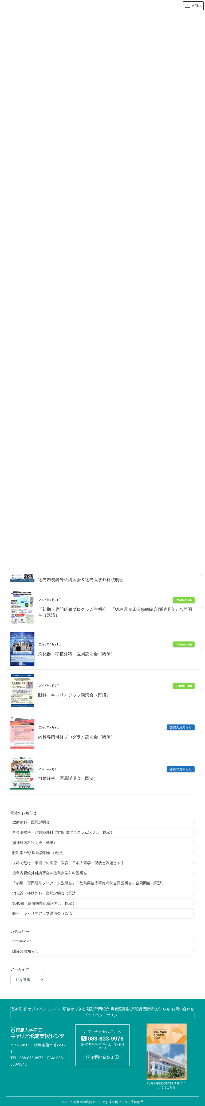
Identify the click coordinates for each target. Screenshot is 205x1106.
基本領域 (18, 1009)
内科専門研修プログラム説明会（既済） (76, 737)
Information (184, 600)
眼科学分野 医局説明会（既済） (39, 853)
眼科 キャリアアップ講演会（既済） (74, 695)
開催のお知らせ (180, 727)
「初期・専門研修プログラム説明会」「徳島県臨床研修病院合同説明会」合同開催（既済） (115, 612)
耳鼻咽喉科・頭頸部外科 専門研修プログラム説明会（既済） (63, 832)
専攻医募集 (120, 1009)
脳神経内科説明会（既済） (34, 842)
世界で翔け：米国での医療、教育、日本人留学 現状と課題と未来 (68, 863)
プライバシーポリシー (102, 1015)
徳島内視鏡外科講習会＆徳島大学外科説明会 (81, 579)
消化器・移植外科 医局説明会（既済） (76, 654)
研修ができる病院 (78, 1009)
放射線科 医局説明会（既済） (68, 778)
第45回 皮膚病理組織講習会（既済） (44, 903)
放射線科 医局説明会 (31, 822)
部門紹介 (101, 1009)
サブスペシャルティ (44, 1009)
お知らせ (162, 1009)
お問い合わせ (183, 1009)
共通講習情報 (142, 1009)
